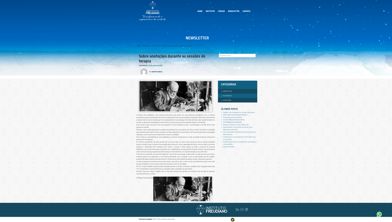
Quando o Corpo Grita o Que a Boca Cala (235, 124)
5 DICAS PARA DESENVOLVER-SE (233, 119)
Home (200, 11)
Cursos (221, 11)
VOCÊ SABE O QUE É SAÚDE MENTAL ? (235, 115)
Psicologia (227, 100)
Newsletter (233, 11)
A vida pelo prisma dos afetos (232, 117)
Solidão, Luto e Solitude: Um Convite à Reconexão (239, 112)
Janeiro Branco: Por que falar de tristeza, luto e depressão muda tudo (238, 128)
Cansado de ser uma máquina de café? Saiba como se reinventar (239, 138)
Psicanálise (156, 46)
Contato (246, 11)
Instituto (210, 11)
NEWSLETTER (227, 91)
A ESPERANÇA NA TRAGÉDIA (232, 122)
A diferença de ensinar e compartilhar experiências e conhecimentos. (240, 143)
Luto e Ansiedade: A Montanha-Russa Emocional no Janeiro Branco (239, 133)
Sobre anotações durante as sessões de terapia (177, 46)
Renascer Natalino (229, 146)
